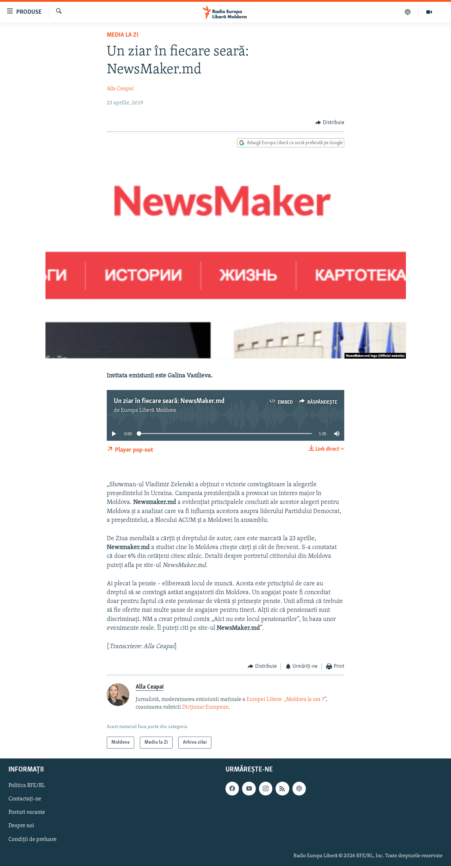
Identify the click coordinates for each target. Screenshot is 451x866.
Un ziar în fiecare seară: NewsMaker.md (169, 401)
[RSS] (282, 788)
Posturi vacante (26, 812)
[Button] (329, 122)
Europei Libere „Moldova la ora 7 (284, 699)
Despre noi (21, 826)
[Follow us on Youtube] (248, 788)
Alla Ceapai (120, 89)
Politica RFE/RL (26, 785)
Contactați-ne (24, 799)
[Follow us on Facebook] (232, 788)
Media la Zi (122, 35)
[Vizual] (429, 12)
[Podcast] (408, 12)
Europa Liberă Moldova (148, 410)
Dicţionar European (205, 707)
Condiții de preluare (32, 839)
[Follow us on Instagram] (265, 788)
